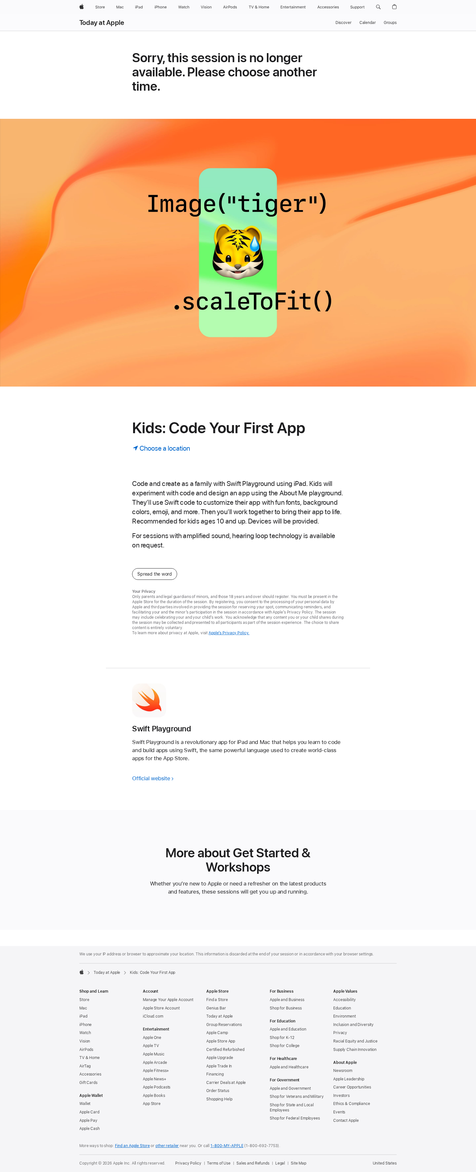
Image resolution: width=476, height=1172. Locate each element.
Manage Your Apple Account (168, 999)
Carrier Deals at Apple (226, 1082)
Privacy (340, 1033)
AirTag (85, 1066)
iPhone (85, 1024)
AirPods (86, 1049)
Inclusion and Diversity (353, 1024)
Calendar (367, 22)
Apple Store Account (161, 1008)
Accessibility (344, 999)
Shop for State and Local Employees (292, 1107)
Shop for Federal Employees (295, 1118)
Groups (390, 22)
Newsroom (342, 1070)
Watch (85, 1033)
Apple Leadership (348, 1079)
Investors (341, 1095)
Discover (343, 22)
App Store (152, 1103)
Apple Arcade (155, 1062)
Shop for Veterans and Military (296, 1096)
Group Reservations (224, 1024)
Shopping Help (219, 1099)
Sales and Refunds (252, 1163)
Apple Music (153, 1054)
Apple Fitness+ (156, 1070)
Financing (215, 1074)
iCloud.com (153, 1016)
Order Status (217, 1090)
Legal (280, 1163)
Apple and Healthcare (289, 1067)
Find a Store (217, 999)
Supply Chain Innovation (355, 1049)
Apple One (152, 1037)
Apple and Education (288, 1029)
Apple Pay (88, 1120)
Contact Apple (345, 1120)
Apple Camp (217, 1033)
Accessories (90, 1074)
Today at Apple (101, 23)
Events (339, 1112)
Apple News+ (154, 1079)
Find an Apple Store (132, 1146)
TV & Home (89, 1057)
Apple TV (151, 1045)
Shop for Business (286, 1008)
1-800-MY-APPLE (226, 1146)
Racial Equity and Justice (355, 1041)
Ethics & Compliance (351, 1103)
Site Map (298, 1163)
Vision (84, 1041)
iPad (83, 1016)
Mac (83, 1008)
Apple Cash (89, 1128)
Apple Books (154, 1095)
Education (342, 1008)
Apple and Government (290, 1088)
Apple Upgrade (219, 1057)
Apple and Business (287, 999)
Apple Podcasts (156, 1087)
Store (84, 999)
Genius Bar (216, 1008)
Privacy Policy (188, 1163)
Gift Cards (88, 1082)
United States (385, 1163)
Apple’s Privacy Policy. (229, 633)
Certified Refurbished (225, 1049)
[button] (378, 7)
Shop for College (285, 1045)
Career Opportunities (352, 1087)
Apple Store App (220, 1041)
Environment (344, 1016)
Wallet (84, 1103)
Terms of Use (219, 1163)
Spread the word (154, 574)
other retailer (167, 1146)
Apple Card (89, 1112)
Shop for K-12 (282, 1037)
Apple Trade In (219, 1066)
